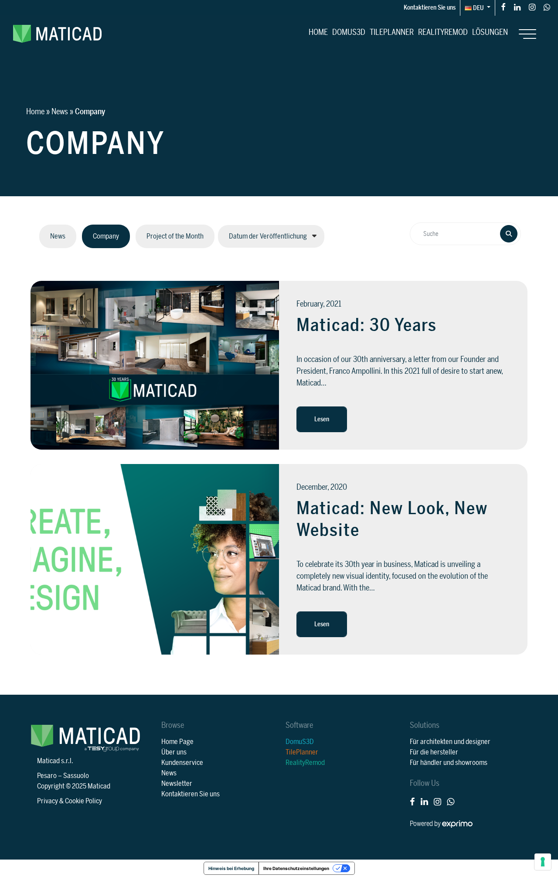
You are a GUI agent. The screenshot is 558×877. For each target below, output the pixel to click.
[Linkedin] (517, 7)
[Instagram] (532, 7)
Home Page (177, 742)
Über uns (174, 752)
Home (318, 32)
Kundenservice (182, 763)
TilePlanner (392, 32)
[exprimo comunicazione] (457, 824)
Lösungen (490, 32)
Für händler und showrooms (448, 763)
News (59, 111)
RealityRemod (443, 32)
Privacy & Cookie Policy (69, 801)
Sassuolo (76, 776)
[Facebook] (503, 7)
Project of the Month (175, 236)
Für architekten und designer (450, 742)
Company (106, 236)
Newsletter (176, 783)
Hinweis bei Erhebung (231, 868)
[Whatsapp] (546, 7)
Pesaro (47, 776)
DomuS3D (348, 32)
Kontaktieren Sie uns (430, 7)
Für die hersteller (434, 752)
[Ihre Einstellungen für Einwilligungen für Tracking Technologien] (542, 861)
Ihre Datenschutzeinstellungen (296, 868)
